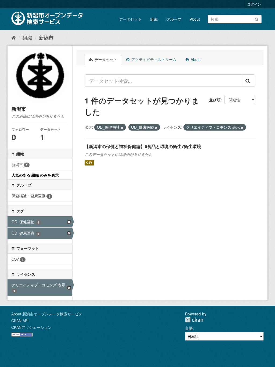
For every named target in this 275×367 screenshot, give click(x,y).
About (195, 19)
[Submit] (256, 18)
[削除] (122, 127)
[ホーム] (13, 37)
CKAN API (19, 320)
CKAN (194, 320)
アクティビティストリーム (153, 59)
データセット (130, 19)
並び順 (214, 99)
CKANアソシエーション (31, 327)
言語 (189, 328)
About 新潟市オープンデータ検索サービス (46, 313)
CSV (89, 163)
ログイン (254, 4)
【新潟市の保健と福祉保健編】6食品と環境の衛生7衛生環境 (143, 146)
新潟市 (46, 37)
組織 (154, 19)
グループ (173, 19)
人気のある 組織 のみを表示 (35, 175)
